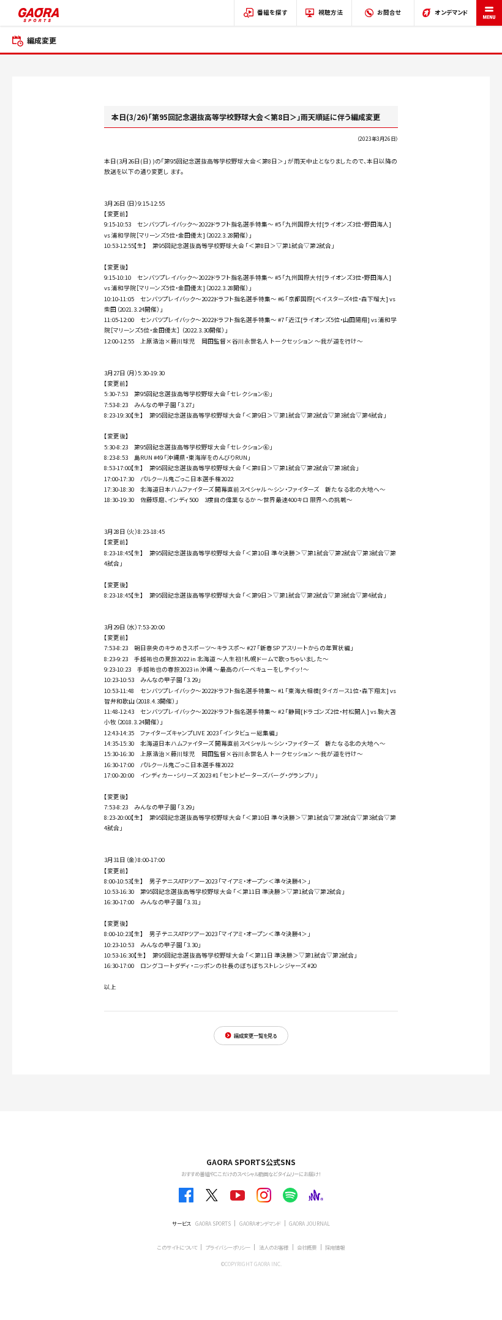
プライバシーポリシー (228, 1247)
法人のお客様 (273, 1247)
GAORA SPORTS (213, 1223)
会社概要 (307, 1247)
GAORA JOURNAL (309, 1223)
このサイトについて (177, 1247)
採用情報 (335, 1247)
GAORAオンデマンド (259, 1223)
